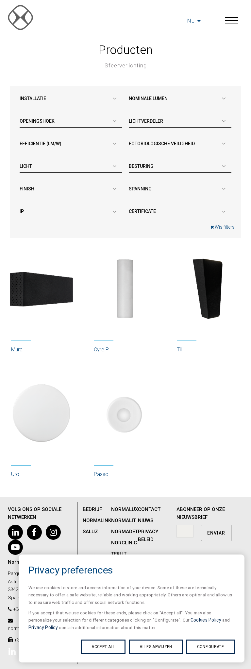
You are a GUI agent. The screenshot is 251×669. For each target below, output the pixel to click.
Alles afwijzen (156, 646)
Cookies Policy (206, 620)
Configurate (210, 646)
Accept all (103, 646)
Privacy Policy (43, 627)
